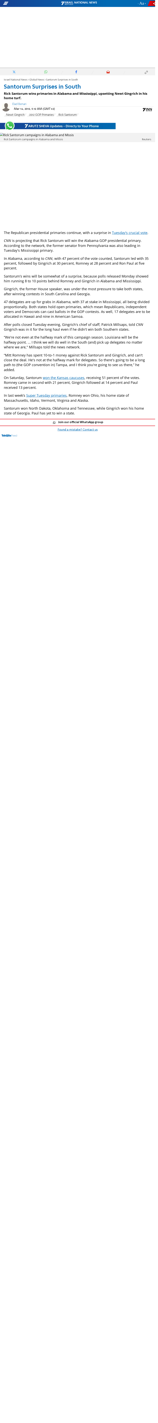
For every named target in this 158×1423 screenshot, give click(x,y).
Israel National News (15, 80)
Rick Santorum (68, 115)
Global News (36, 80)
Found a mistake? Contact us (78, 429)
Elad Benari (19, 104)
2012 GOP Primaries (41, 115)
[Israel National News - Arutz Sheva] (79, 3)
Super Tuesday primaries (46, 395)
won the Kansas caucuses (63, 377)
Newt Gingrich (15, 115)
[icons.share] (152, 3)
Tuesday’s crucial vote (129, 232)
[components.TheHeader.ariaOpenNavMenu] (25, 3)
